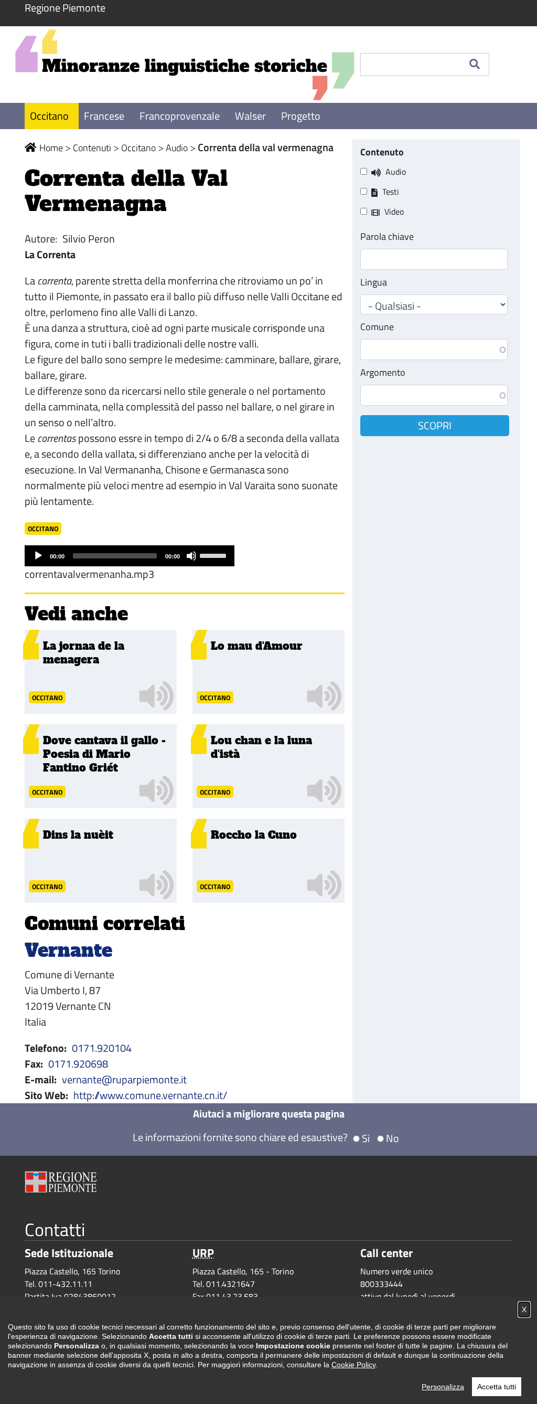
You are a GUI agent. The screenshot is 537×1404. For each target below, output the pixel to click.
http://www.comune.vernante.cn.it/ (150, 1095)
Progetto (300, 116)
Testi (390, 191)
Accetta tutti (496, 1386)
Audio (177, 148)
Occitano (50, 116)
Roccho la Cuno (254, 835)
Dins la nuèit (78, 835)
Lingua (373, 282)
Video (394, 211)
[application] (129, 555)
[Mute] (191, 556)
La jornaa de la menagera (83, 653)
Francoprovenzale (180, 116)
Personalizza (443, 1386)
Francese (105, 116)
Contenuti (92, 148)
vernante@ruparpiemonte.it (124, 1079)
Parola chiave (387, 236)
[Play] (38, 556)
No (392, 1138)
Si (366, 1138)
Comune (377, 327)
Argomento (382, 372)
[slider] (214, 554)
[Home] (185, 64)
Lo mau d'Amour (257, 646)
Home (51, 148)
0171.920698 (78, 1063)
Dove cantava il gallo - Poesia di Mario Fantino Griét (104, 754)
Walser (251, 116)
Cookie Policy (353, 1364)
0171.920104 (102, 1048)
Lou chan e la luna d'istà (261, 747)
